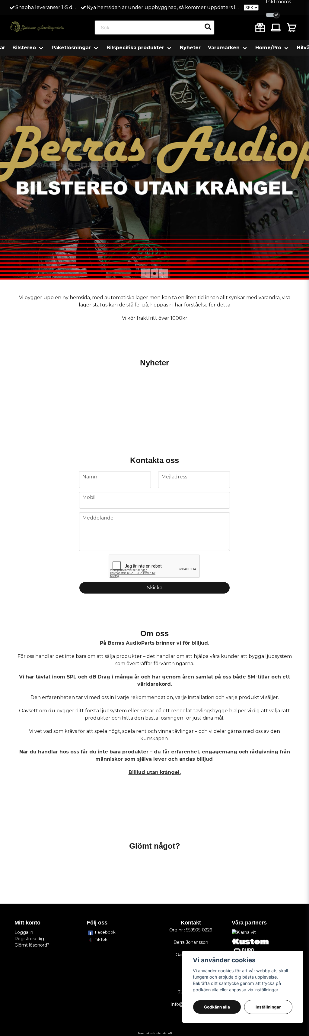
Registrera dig (29, 938)
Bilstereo (24, 47)
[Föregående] (145, 273)
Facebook (105, 932)
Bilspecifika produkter (135, 47)
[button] (154, 273)
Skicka (154, 588)
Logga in (23, 932)
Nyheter (190, 47)
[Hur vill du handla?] (272, 15)
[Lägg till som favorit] (260, 27)
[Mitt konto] (276, 27)
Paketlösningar (71, 47)
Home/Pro (268, 47)
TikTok (101, 939)
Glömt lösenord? (31, 945)
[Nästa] (163, 273)
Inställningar (268, 1007)
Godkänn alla (217, 1007)
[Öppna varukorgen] (291, 27)
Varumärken (224, 47)
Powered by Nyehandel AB (155, 1032)
